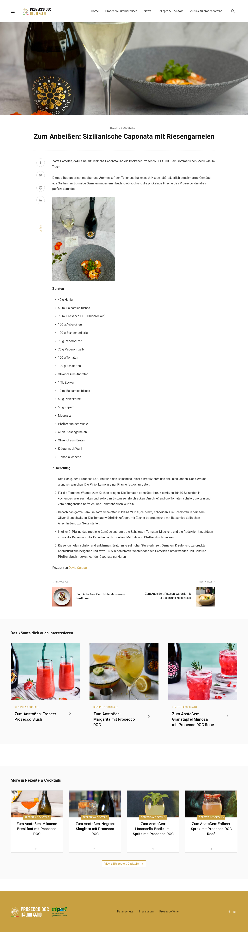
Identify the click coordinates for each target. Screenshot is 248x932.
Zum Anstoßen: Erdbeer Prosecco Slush (35, 717)
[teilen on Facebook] (40, 163)
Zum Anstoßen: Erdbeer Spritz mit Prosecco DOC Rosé (211, 829)
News (147, 11)
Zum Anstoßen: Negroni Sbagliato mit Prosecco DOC (95, 829)
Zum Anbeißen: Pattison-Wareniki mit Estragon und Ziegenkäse (168, 595)
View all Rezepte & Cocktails (121, 863)
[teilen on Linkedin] (40, 200)
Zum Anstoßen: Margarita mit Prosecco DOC (114, 719)
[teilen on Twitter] (40, 175)
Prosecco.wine (169, 911)
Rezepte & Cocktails (170, 11)
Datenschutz (125, 911)
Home (95, 11)
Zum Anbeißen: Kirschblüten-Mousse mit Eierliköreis (102, 596)
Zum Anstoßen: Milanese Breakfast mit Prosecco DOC (36, 829)
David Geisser (78, 568)
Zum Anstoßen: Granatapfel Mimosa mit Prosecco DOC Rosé (193, 719)
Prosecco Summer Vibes (121, 11)
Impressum (146, 911)
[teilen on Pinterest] (40, 188)
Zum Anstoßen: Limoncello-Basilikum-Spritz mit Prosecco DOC (153, 829)
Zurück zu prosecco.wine (206, 11)
